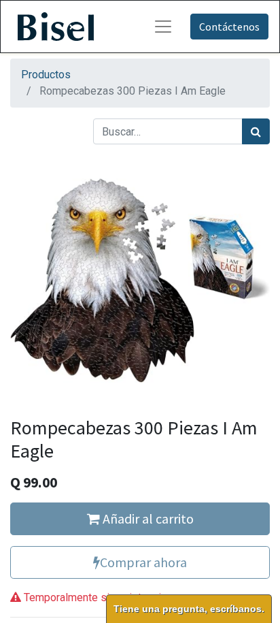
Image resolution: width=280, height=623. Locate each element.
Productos (46, 74)
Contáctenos (229, 26)
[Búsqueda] (256, 131)
